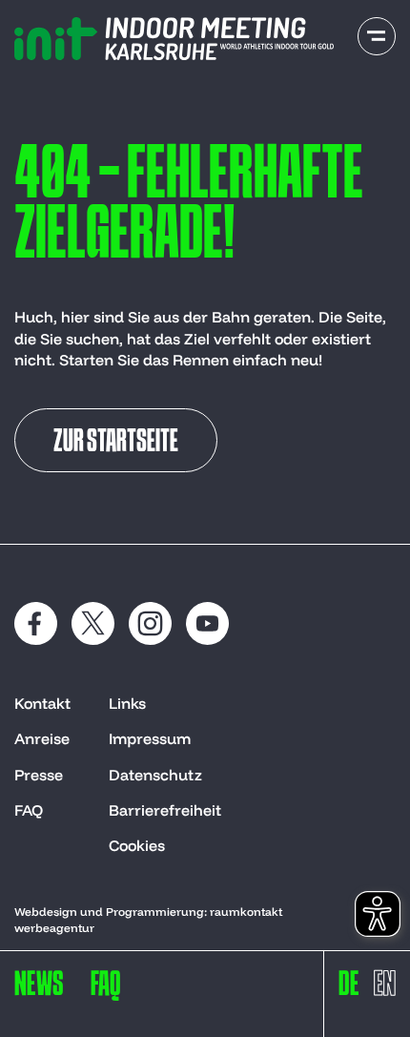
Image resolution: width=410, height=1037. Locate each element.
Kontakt (42, 703)
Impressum (150, 738)
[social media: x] (93, 623)
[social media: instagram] (150, 623)
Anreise (42, 738)
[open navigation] (377, 36)
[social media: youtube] (207, 623)
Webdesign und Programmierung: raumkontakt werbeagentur (148, 919)
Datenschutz (155, 774)
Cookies (137, 845)
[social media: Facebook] (35, 623)
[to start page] (174, 38)
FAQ (28, 809)
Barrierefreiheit (165, 809)
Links (127, 703)
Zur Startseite (115, 442)
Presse (38, 774)
